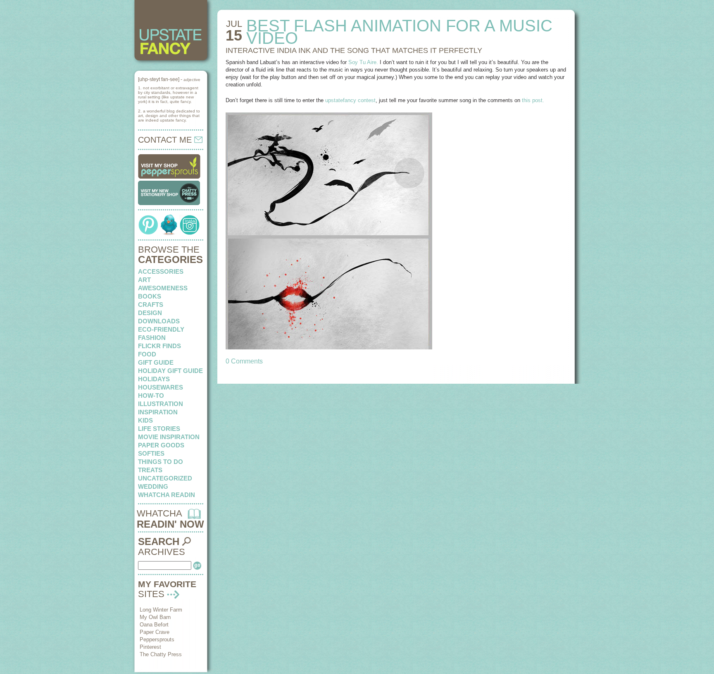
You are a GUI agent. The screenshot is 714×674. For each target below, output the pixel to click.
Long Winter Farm (161, 610)
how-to (151, 395)
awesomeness (163, 288)
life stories (159, 428)
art (144, 279)
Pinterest (150, 647)
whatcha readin (166, 494)
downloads (159, 321)
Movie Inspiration (169, 436)
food (147, 354)
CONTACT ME (166, 139)
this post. (533, 100)
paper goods (161, 445)
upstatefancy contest (350, 100)
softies (151, 453)
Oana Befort (154, 624)
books (149, 296)
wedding (153, 486)
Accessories (160, 271)
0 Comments (244, 361)
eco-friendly (161, 329)
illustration (160, 403)
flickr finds (159, 345)
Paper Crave (154, 632)
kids (145, 420)
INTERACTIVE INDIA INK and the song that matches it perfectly (354, 50)
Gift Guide (156, 362)
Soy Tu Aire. (363, 62)
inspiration (158, 412)
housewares (160, 387)
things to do (160, 461)
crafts (150, 304)
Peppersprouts (157, 639)
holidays (154, 378)
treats (150, 469)
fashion (152, 337)
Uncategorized (165, 478)
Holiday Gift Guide (170, 370)
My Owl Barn (155, 617)
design (150, 312)
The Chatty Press (161, 654)
